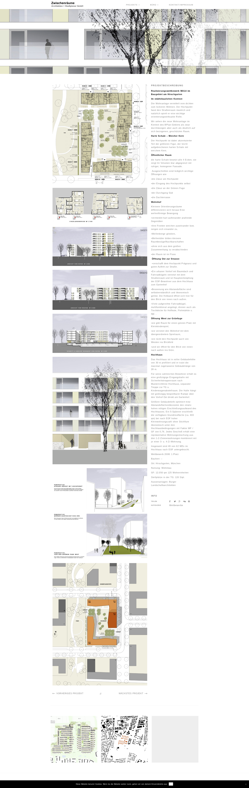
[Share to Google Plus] (181, 501)
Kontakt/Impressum (181, 5)
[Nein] (245, 784)
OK (171, 784)
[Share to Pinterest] (190, 501)
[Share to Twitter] (176, 501)
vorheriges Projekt (70, 693)
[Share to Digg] (185, 501)
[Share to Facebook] (171, 501)
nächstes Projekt (131, 693)
